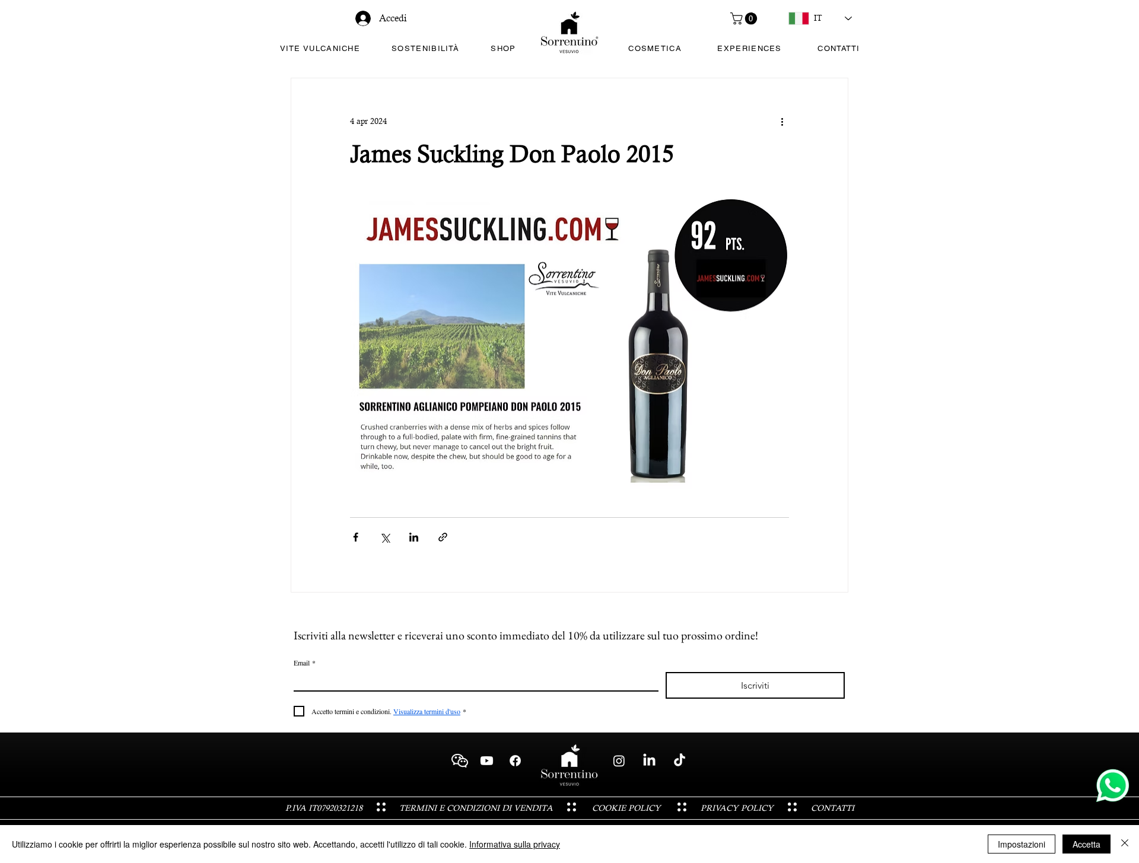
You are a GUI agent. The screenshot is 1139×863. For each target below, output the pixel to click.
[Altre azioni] (782, 121)
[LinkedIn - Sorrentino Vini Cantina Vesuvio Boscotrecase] (649, 760)
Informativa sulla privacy (514, 844)
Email (305, 662)
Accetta (1086, 844)
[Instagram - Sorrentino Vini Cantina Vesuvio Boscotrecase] (619, 760)
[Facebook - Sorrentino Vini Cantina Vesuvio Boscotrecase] (515, 760)
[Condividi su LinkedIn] (413, 537)
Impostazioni (1021, 844)
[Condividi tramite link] (442, 537)
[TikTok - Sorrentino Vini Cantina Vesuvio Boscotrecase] (679, 760)
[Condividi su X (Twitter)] (384, 537)
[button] (745, 18)
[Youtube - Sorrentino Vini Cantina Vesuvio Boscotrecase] (486, 760)
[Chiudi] (1125, 844)
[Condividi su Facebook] (355, 537)
